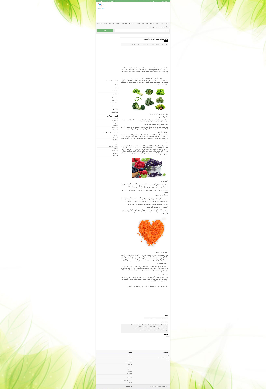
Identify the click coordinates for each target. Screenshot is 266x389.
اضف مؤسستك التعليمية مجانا (163, 358)
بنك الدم (116, 85)
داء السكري (165, 324)
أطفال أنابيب (115, 94)
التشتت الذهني (115, 137)
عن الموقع (167, 355)
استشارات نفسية (114, 103)
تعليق (132, 44)
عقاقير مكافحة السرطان (113, 146)
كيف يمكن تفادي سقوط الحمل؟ (148, 326)
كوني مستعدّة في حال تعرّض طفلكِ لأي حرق (146, 331)
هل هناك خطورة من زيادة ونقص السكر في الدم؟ (142, 328)
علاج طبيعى (115, 91)
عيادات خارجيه (115, 100)
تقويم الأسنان (115, 155)
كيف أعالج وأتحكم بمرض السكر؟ (161, 331)
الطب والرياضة (115, 118)
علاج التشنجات (115, 112)
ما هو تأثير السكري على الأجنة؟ (155, 324)
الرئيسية (167, 23)
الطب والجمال (115, 129)
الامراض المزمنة (164, 318)
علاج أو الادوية (115, 153)
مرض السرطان (115, 139)
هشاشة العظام (139, 326)
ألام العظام (115, 148)
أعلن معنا (148, 27)
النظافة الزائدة (115, 150)
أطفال (116, 88)
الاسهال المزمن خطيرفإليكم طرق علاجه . (159, 328)
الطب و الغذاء (151, 318)
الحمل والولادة (115, 127)
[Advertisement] (141, 12)
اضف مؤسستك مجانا (108, 1)
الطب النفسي (115, 125)
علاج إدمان (115, 109)
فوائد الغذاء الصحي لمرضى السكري (155, 39)
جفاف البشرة (115, 135)
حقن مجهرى (115, 97)
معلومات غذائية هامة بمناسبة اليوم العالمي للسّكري (139, 324)
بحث (104, 30)
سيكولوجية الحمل (114, 106)
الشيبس (116, 144)
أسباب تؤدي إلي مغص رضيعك (161, 326)
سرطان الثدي (115, 142)
